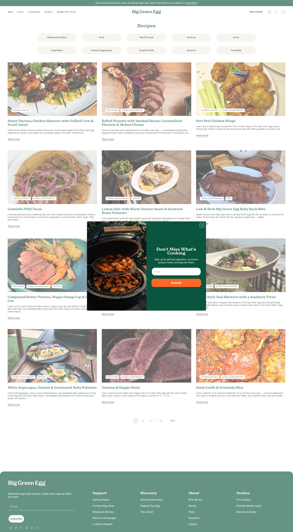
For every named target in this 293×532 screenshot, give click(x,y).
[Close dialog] (202, 225)
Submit (176, 283)
